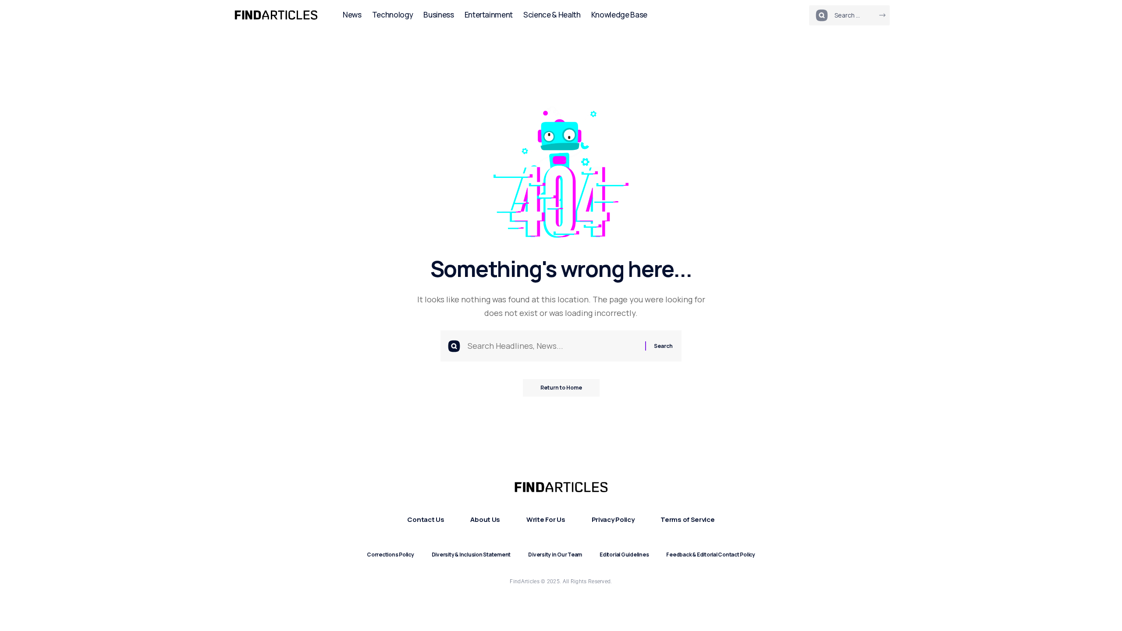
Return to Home (561, 387)
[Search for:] (553, 346)
